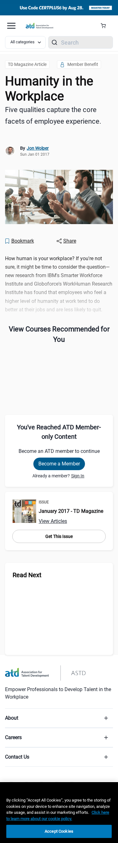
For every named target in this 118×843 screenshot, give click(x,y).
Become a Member (59, 464)
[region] (59, 812)
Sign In (77, 475)
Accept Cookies (59, 831)
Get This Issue (59, 536)
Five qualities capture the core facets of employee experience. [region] (53, 115)
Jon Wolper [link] (38, 148)
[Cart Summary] (105, 25)
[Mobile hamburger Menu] (11, 26)
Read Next (27, 575)
